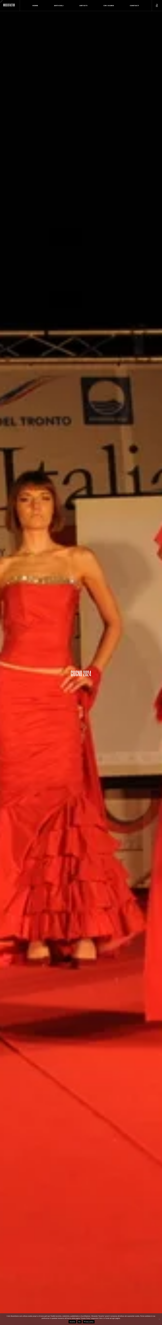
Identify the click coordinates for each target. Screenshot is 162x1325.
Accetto (72, 1322)
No (79, 1322)
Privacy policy (89, 1322)
